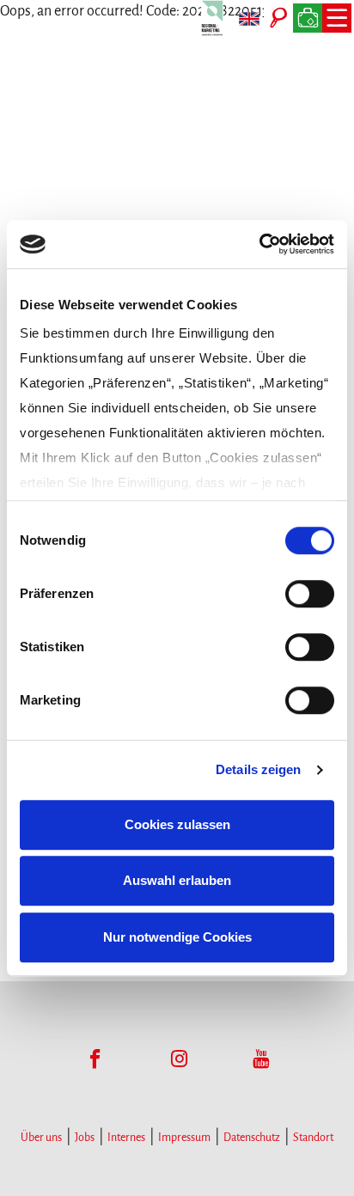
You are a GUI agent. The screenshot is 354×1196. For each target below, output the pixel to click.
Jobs (85, 1138)
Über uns (41, 1138)
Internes (126, 1138)
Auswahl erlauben (177, 880)
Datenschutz (251, 1138)
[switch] (309, 593)
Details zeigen (258, 769)
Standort (313, 1138)
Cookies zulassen (177, 824)
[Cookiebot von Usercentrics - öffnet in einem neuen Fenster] (259, 244)
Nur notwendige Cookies (177, 937)
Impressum (184, 1138)
